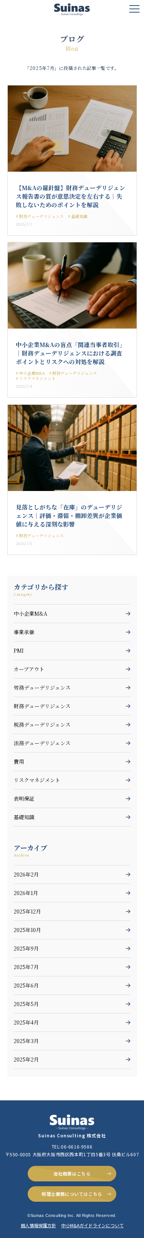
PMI (19, 650)
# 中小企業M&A (30, 373)
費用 (19, 761)
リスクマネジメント (37, 780)
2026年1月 (26, 892)
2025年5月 (26, 1003)
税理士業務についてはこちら (72, 1194)
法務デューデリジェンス (42, 743)
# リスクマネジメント (36, 378)
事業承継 (24, 632)
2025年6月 (26, 985)
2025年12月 (27, 911)
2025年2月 (26, 1059)
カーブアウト (29, 669)
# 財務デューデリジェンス (40, 216)
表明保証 (24, 798)
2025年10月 (27, 929)
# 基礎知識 (78, 216)
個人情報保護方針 (38, 1225)
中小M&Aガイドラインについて (92, 1225)
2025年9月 (26, 948)
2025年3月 (26, 1040)
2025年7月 (26, 966)
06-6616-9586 (76, 1146)
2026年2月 (26, 874)
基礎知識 (24, 817)
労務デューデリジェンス (42, 687)
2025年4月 (26, 1022)
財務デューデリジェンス (42, 706)
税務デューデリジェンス (42, 724)
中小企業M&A (30, 613)
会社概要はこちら (72, 1173)
